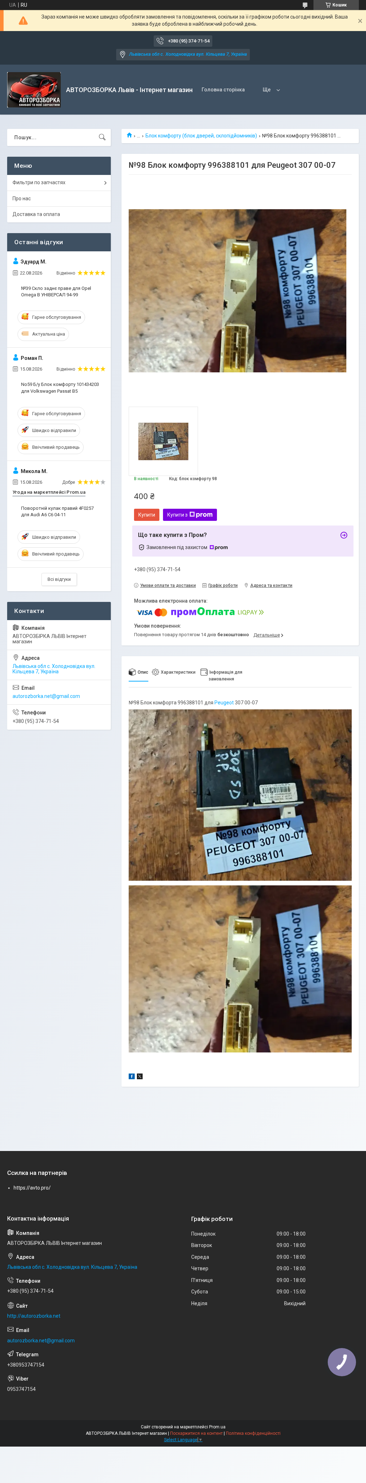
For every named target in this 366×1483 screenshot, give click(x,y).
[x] (140, 1077)
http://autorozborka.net (33, 1316)
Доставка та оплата (36, 214)
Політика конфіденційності (253, 1433)
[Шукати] (102, 137)
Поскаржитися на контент (196, 1433)
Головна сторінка (223, 89)
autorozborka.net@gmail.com (46, 696)
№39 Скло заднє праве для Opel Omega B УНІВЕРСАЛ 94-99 (56, 291)
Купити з (177, 515)
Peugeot (224, 702)
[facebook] (132, 1077)
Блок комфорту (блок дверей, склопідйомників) (201, 136)
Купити (146, 515)
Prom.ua (217, 1426)
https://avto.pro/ (32, 1188)
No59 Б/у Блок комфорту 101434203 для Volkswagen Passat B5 (60, 387)
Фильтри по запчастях (39, 182)
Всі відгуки (59, 579)
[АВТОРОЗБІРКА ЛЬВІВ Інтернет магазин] (34, 89)
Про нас (22, 198)
